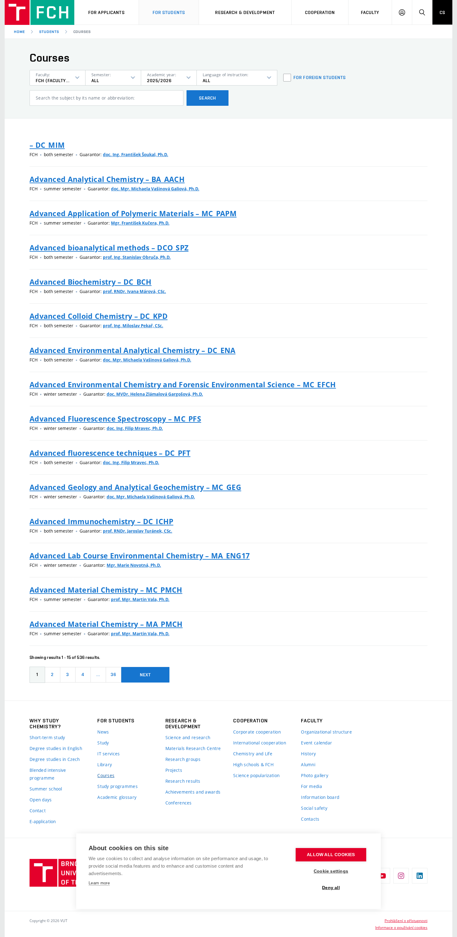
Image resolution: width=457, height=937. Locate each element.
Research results (182, 781)
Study (103, 743)
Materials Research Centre (193, 748)
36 (113, 674)
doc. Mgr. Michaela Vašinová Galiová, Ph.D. (155, 189)
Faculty (370, 12)
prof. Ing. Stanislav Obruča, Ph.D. (137, 257)
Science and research (187, 737)
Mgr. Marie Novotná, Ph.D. (134, 565)
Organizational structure (326, 732)
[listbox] (57, 78)
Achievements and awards (192, 792)
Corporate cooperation (257, 732)
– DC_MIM (47, 145)
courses (82, 32)
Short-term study (47, 737)
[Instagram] (401, 875)
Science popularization (256, 775)
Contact (38, 810)
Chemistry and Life (252, 754)
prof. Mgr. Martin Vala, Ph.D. (140, 599)
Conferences (178, 803)
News (103, 732)
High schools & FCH (253, 764)
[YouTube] (382, 875)
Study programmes (117, 786)
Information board (320, 797)
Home (19, 32)
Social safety (314, 808)
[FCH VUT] (39, 12)
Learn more (99, 883)
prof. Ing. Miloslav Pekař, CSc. (133, 326)
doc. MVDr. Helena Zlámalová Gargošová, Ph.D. (155, 394)
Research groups (183, 759)
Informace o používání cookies (401, 927)
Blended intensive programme (48, 774)
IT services (108, 754)
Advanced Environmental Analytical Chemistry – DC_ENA (133, 350)
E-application (43, 821)
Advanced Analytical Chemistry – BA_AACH (107, 179)
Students (49, 32)
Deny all (331, 887)
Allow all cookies (331, 854)
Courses (105, 775)
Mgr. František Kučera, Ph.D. (140, 223)
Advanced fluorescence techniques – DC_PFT (110, 453)
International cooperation (259, 743)
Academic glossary (116, 797)
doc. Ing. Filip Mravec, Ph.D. (135, 428)
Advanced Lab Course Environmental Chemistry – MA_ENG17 (140, 556)
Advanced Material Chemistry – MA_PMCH (106, 624)
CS (442, 12)
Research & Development (245, 12)
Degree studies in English (56, 748)
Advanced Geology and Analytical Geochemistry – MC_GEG (135, 487)
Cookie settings (331, 871)
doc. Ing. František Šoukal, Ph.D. (135, 154)
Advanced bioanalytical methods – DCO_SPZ (109, 248)
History (308, 754)
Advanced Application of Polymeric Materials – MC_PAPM (133, 213)
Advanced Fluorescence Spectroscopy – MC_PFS (115, 419)
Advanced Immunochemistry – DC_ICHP (101, 521)
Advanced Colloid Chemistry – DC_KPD (99, 316)
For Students (169, 12)
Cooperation (320, 12)
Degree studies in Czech (55, 759)
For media (311, 786)
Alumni (308, 764)
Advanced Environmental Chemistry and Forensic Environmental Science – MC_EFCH (183, 384)
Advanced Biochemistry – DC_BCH (90, 282)
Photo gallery (314, 775)
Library (104, 764)
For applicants (106, 12)
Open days (41, 800)
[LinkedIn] (419, 875)
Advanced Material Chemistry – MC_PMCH (106, 590)
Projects (173, 770)
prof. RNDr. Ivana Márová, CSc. (134, 291)
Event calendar (316, 743)
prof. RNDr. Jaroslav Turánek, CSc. (137, 531)
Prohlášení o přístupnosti (406, 920)
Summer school (46, 789)
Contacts (310, 819)
